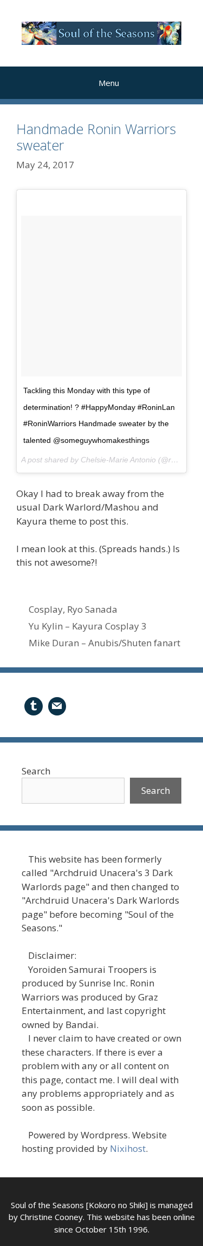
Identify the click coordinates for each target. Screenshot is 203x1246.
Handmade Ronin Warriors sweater (96, 137)
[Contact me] (57, 704)
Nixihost (128, 1148)
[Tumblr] (33, 704)
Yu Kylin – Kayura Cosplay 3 (88, 626)
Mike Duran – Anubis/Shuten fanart (104, 643)
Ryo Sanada (92, 609)
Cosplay (46, 609)
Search (36, 771)
